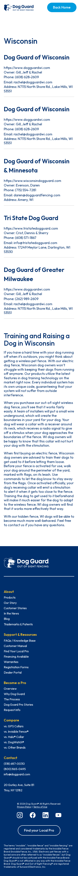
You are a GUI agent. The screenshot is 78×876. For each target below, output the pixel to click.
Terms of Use (40, 806)
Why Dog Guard (14, 694)
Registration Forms (16, 667)
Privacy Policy (24, 806)
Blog (7, 619)
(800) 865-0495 (15, 769)
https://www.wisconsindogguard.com (32, 181)
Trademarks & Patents (18, 624)
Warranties (11, 662)
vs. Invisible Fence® (16, 731)
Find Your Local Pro (16, 651)
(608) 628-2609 (27, 77)
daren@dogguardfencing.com (37, 195)
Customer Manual (15, 646)
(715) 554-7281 (25, 190)
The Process (12, 699)
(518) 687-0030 (14, 763)
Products (10, 597)
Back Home (62, 7)
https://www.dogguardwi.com (27, 68)
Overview (10, 688)
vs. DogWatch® (14, 742)
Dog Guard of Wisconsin (36, 57)
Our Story (10, 603)
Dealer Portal (13, 672)
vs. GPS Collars (13, 726)
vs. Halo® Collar (14, 737)
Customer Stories (15, 608)
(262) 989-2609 (26, 299)
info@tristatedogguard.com (35, 243)
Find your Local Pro (39, 830)
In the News (11, 613)
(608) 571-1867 (25, 237)
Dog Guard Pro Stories (18, 704)
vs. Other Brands (15, 747)
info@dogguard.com (17, 774)
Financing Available (16, 656)
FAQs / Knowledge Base (20, 640)
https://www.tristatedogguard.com (31, 228)
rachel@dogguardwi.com (33, 82)
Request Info (12, 710)
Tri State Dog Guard (31, 218)
